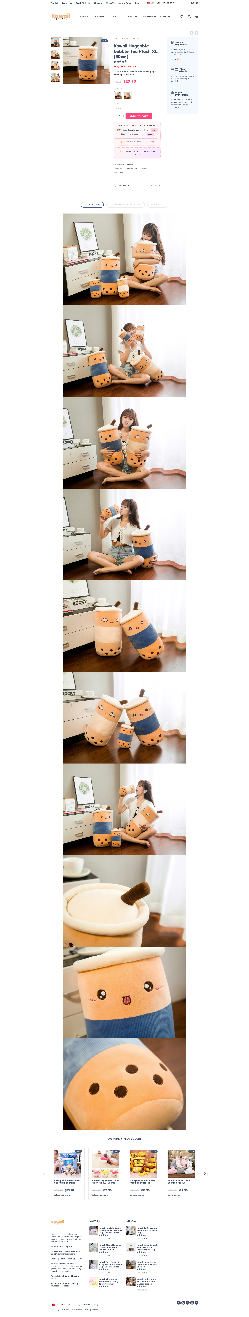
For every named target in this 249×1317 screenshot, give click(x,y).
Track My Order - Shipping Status (66, 1259)
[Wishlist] (181, 16)
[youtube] (192, 1303)
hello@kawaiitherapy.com (63, 1254)
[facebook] (179, 1303)
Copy (154, 130)
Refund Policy (124, 3)
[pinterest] (196, 1303)
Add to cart (139, 116)
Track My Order (83, 3)
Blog (137, 3)
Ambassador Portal (60, 1286)
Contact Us (67, 3)
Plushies (126, 39)
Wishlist (54, 3)
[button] (189, 16)
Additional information (125, 205)
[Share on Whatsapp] (159, 185)
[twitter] (188, 1303)
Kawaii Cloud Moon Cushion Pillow (179, 1181)
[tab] (92, 205)
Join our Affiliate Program (62, 1283)
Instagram (67, 1246)
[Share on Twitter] (151, 185)
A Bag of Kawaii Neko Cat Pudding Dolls (67, 1181)
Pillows (137, 39)
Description (92, 205)
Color (116, 89)
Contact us (56, 1251)
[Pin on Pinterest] (155, 185)
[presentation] (67, 60)
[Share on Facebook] (147, 185)
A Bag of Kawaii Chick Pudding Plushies (143, 1181)
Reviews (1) (157, 205)
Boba (128, 168)
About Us (110, 3)
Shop (116, 39)
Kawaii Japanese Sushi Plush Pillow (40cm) (105, 1181)
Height (117, 103)
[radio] (118, 95)
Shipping (98, 3)
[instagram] (183, 1303)
